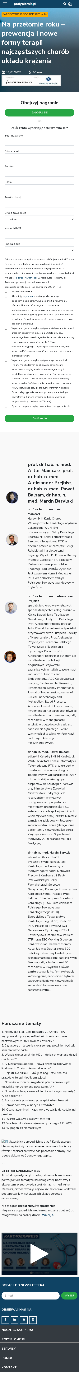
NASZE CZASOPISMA (17, 1330)
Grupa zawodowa (15, 213)
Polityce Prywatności (26, 277)
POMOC (7, 1358)
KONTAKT (9, 1367)
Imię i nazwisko (14, 135)
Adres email (12, 151)
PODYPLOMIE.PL (14, 1339)
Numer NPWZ (13, 228)
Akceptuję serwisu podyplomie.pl (35, 296)
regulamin (28, 296)
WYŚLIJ (69, 1295)
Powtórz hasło (13, 197)
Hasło (8, 182)
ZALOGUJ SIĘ (39, 112)
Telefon (9, 166)
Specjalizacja (13, 244)
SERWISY (9, 1349)
